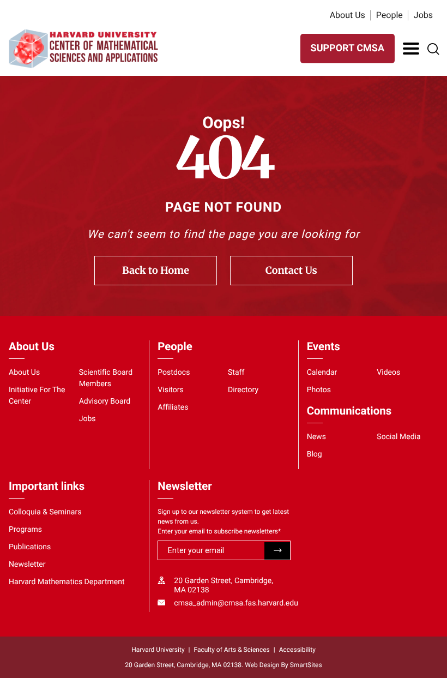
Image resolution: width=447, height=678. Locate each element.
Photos (319, 390)
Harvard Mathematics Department (67, 582)
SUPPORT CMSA (347, 48)
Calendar (322, 372)
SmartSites (306, 665)
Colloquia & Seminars (45, 512)
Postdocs (174, 372)
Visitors (171, 390)
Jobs (423, 15)
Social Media (398, 437)
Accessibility (297, 649)
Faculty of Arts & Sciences (232, 649)
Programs (25, 529)
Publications (30, 547)
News (316, 437)
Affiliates (173, 407)
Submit (277, 551)
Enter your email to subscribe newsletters (219, 531)
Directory (243, 390)
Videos (388, 372)
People (389, 15)
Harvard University (157, 649)
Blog (314, 454)
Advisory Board (105, 401)
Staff (236, 372)
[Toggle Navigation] (411, 49)
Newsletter (27, 564)
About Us (347, 15)
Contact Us (291, 270)
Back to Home (155, 270)
